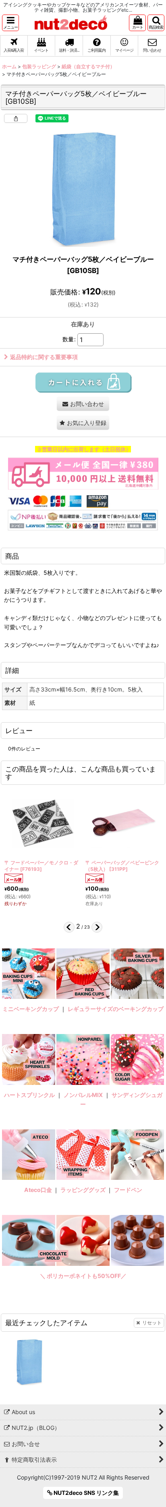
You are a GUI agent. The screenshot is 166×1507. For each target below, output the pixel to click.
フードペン (128, 1189)
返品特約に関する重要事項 (44, 356)
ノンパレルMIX (83, 1094)
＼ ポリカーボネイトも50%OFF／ (83, 1275)
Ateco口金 (38, 1189)
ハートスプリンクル (29, 1094)
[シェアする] (15, 118)
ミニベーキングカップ (30, 1008)
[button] (10, 23)
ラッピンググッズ (83, 1189)
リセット (152, 1323)
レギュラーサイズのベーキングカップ (116, 1008)
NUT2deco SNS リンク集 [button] (85, 1492)
